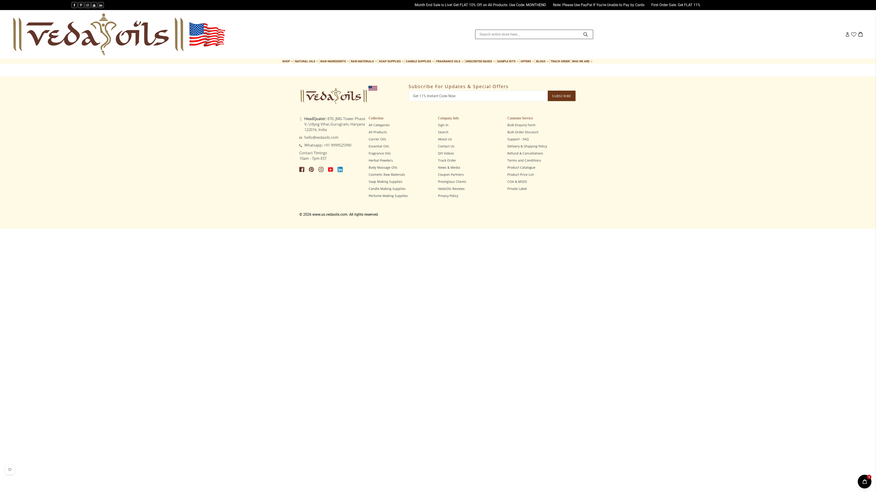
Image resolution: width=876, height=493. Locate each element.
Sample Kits (508, 61)
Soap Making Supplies (385, 181)
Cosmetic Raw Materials (387, 174)
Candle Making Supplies (387, 188)
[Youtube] (94, 5)
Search (443, 132)
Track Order (560, 61)
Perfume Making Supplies (388, 196)
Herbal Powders (381, 160)
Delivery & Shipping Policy (527, 146)
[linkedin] (101, 5)
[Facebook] (74, 5)
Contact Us (446, 146)
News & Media (449, 167)
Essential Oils (379, 146)
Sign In (443, 125)
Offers (528, 61)
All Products (378, 132)
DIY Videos (446, 153)
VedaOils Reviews (451, 188)
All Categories (379, 125)
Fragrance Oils (450, 61)
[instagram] (88, 5)
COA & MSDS (517, 181)
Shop (288, 61)
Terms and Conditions (524, 160)
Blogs (542, 61)
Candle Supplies (420, 61)
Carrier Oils (377, 139)
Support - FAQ (518, 139)
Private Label (517, 188)
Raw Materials (364, 61)
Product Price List (520, 174)
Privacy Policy (448, 196)
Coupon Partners (451, 174)
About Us (445, 139)
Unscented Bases (480, 61)
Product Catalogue (521, 167)
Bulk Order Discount (522, 132)
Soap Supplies (392, 61)
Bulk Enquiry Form (521, 125)
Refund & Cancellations (525, 153)
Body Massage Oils (383, 167)
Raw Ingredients (335, 61)
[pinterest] (81, 5)
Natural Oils (307, 61)
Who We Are (582, 61)
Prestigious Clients (452, 181)
